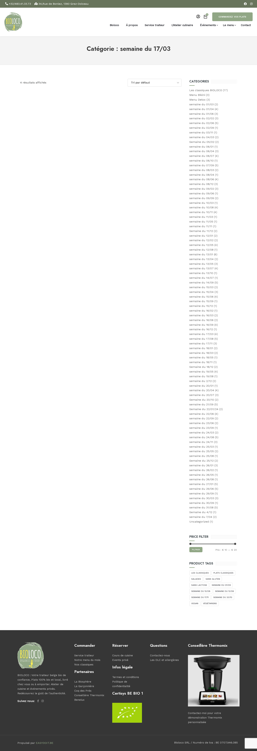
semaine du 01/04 (201, 109)
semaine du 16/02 (201, 310)
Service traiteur (155, 25)
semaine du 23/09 (201, 427)
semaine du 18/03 (201, 353)
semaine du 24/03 (201, 432)
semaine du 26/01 (201, 465)
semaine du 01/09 (221, 585)
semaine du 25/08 (201, 456)
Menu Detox (197, 99)
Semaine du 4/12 (200, 512)
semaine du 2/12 (200, 381)
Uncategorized (199, 521)
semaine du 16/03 (201, 315)
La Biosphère (82, 681)
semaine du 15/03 (201, 287)
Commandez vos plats (232, 17)
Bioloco (114, 25)
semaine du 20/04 (201, 390)
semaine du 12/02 (201, 240)
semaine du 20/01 (201, 385)
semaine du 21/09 (201, 404)
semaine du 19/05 (201, 371)
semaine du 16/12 (201, 329)
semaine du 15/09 (201, 301)
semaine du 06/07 (201, 156)
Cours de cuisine (122, 655)
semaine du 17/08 (201, 338)
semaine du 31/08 (201, 507)
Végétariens (210, 603)
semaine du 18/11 (201, 362)
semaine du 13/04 (201, 259)
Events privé (120, 660)
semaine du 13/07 (201, 268)
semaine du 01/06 (201, 113)
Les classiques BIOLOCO (205, 90)
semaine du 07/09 (201, 165)
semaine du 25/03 (201, 446)
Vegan (194, 603)
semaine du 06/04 (201, 151)
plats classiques (223, 573)
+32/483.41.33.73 (20, 3)
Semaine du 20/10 (201, 399)
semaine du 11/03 (201, 216)
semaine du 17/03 (201, 334)
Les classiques (200, 573)
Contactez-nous (160, 655)
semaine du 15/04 (201, 292)
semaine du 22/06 (201, 413)
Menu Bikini (197, 95)
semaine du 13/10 (201, 273)
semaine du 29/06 (201, 488)
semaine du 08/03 (201, 170)
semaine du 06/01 (201, 146)
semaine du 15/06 (201, 296)
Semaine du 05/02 (201, 142)
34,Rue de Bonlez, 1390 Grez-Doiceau (63, 3)
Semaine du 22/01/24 (203, 409)
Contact (246, 25)
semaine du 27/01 (201, 484)
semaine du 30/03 (201, 498)
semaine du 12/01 (201, 235)
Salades (196, 579)
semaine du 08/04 (201, 174)
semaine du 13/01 (201, 254)
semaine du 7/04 (200, 517)
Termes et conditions (125, 677)
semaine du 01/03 (201, 104)
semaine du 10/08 (201, 207)
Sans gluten (213, 579)
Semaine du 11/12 (201, 231)
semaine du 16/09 (201, 324)
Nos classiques (83, 664)
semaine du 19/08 (201, 376)
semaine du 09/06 (201, 193)
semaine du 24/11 (201, 442)
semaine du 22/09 (201, 418)
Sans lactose (199, 585)
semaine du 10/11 (201, 212)
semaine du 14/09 (201, 282)
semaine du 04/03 (201, 137)
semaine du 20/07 (201, 395)
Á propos (132, 25)
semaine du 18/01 (201, 348)
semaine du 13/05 (201, 263)
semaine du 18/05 (201, 357)
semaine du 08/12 (201, 184)
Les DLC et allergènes (164, 660)
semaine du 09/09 (201, 198)
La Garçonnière (84, 686)
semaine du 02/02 (201, 118)
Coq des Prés (82, 690)
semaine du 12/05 (201, 245)
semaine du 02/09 (201, 127)
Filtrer (196, 550)
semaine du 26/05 (201, 474)
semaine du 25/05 (201, 451)
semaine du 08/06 (201, 179)
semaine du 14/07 (201, 277)
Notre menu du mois (87, 660)
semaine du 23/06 (201, 423)
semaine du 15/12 (201, 306)
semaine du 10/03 (201, 203)
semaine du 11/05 (201, 221)
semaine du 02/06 (201, 123)
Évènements (208, 25)
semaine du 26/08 (201, 479)
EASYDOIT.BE (44, 743)
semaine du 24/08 (201, 437)
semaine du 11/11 (200, 226)
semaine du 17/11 (201, 343)
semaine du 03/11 (201, 132)
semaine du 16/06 (201, 320)
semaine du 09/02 (201, 188)
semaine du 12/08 (201, 249)
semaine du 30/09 (201, 503)
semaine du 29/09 (201, 493)
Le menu (228, 25)
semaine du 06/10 (201, 160)
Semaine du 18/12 (201, 367)
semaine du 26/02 (201, 470)
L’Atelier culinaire (182, 25)
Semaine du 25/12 (201, 460)
